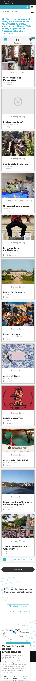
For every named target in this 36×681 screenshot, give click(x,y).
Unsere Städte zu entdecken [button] (9, 2)
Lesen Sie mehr (7, 672)
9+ (15, 559)
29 (24, 559)
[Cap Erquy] (18, 590)
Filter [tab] (30, 43)
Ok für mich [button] (25, 677)
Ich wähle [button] (15, 677)
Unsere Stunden (19, 611)
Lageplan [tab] (17, 43)
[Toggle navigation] (33, 11)
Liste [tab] (5, 43)
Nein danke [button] (6, 677)
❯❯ (32, 559)
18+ (19, 559)
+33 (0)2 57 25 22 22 (19, 606)
